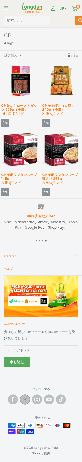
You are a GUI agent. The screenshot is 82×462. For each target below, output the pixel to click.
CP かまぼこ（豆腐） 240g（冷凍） (58, 107)
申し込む (17, 361)
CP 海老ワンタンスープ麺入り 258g (60, 176)
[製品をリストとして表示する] (76, 55)
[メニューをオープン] (6, 7)
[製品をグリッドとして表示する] (69, 55)
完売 (5, 123)
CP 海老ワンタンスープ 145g (19, 176)
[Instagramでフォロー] (37, 399)
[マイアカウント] (53, 8)
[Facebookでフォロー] (13, 399)
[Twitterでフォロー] (25, 400)
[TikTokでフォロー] (61, 399)
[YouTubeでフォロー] (49, 399)
